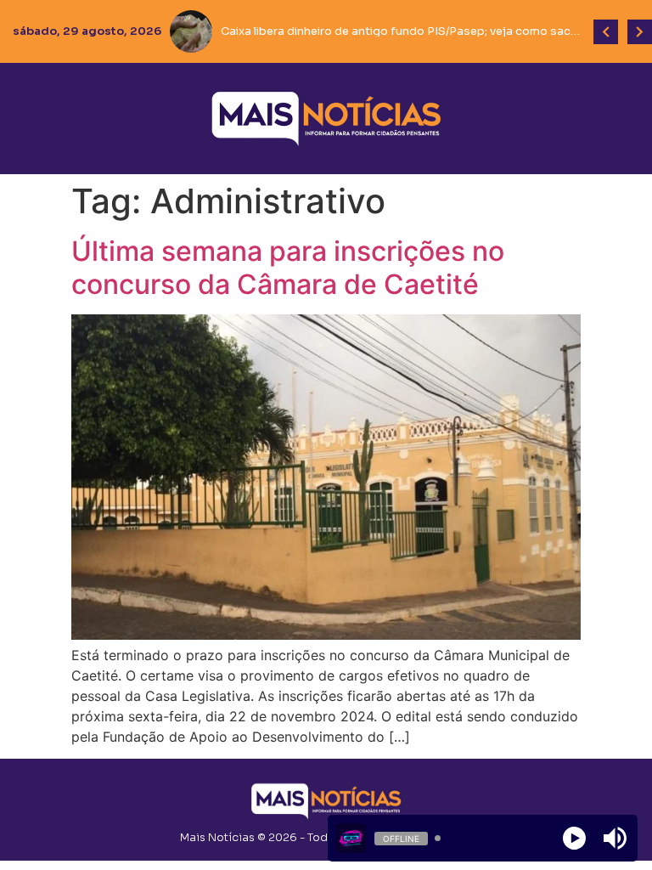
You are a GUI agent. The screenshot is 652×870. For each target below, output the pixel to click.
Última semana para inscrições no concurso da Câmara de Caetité (287, 267)
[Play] (574, 838)
